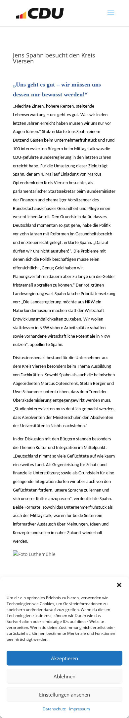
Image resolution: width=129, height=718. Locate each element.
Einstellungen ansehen (64, 694)
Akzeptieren (64, 658)
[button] (119, 585)
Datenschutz (54, 709)
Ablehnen (64, 676)
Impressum (79, 709)
